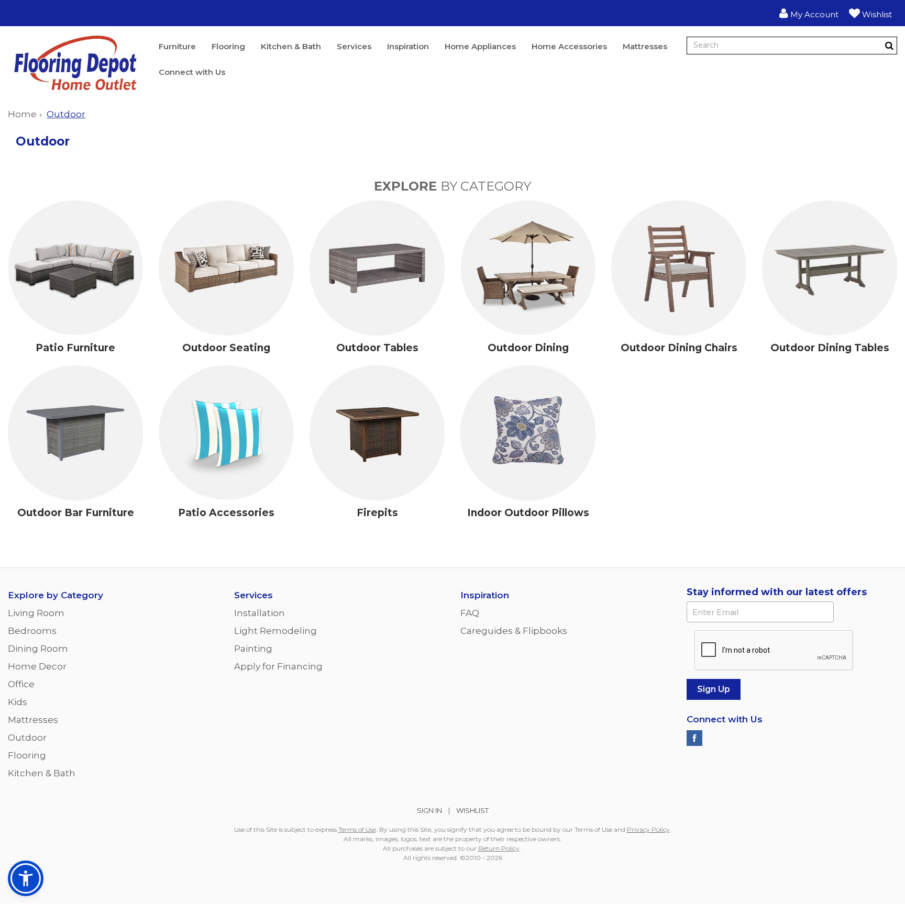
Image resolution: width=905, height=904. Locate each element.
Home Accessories (569, 46)
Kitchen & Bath (291, 46)
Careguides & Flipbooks (513, 631)
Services (354, 46)
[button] (809, 13)
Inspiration (408, 46)
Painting (253, 648)
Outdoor (27, 737)
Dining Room (38, 648)
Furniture (177, 46)
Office (21, 684)
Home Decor (37, 666)
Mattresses (645, 46)
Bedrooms (32, 631)
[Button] (889, 45)
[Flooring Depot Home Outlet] (75, 65)
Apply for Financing (278, 666)
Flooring (228, 46)
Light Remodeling (275, 631)
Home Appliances (480, 46)
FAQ (469, 613)
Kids (17, 702)
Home (22, 114)
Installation (259, 613)
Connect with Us (192, 72)
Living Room (36, 613)
